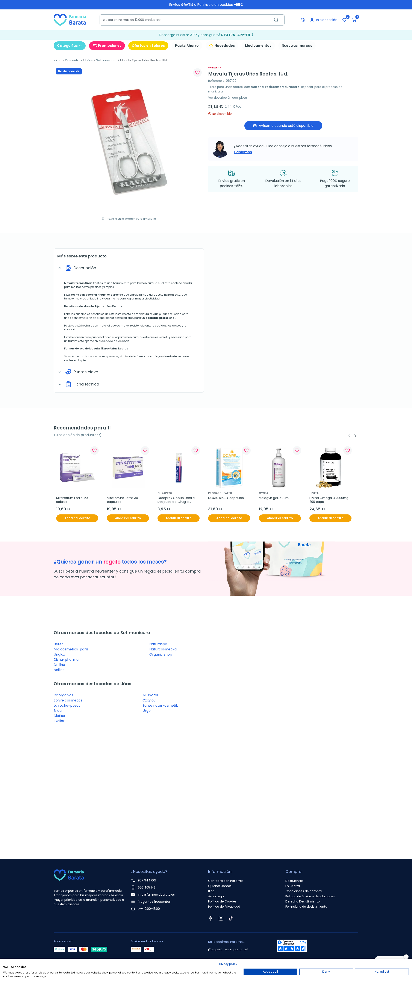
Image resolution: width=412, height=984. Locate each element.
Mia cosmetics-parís (71, 649)
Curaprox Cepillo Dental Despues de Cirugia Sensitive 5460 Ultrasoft (177, 500)
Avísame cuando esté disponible (286, 125)
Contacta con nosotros (225, 881)
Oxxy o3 (149, 700)
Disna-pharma (66, 659)
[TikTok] (231, 918)
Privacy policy (228, 964)
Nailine (59, 669)
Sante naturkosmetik (160, 705)
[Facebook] (210, 918)
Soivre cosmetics (68, 700)
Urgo (146, 710)
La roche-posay (67, 705)
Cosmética (73, 60)
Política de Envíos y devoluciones (310, 896)
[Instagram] (221, 918)
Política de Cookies (222, 901)
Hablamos (243, 152)
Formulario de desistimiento (306, 906)
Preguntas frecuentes (154, 901)
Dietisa (59, 715)
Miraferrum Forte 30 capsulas (123, 500)
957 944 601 (147, 880)
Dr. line (59, 664)
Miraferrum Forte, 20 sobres (72, 500)
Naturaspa (158, 644)
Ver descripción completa (227, 97)
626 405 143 (147, 887)
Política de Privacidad (224, 906)
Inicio (57, 60)
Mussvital (150, 695)
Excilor (59, 720)
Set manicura (106, 60)
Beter (58, 644)
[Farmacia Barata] (70, 19)
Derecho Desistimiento (302, 901)
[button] (354, 20)
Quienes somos (220, 886)
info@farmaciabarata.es (156, 894)
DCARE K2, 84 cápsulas (226, 498)
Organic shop (160, 654)
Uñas (89, 60)
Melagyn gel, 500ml (274, 498)
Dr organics (63, 695)
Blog (211, 891)
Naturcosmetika (163, 649)
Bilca (58, 710)
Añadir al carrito (77, 518)
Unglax (59, 654)
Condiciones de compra (303, 891)
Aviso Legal (216, 896)
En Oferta (292, 886)
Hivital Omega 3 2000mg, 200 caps (329, 500)
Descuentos (294, 881)
